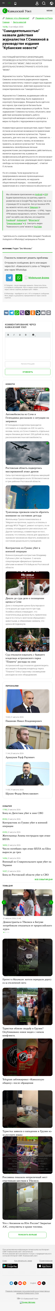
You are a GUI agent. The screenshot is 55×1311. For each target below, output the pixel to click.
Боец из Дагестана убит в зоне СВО (22, 813)
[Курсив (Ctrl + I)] (14, 334)
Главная (6, 22)
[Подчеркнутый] (20, 334)
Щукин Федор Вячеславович (22, 793)
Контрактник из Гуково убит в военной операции (23, 549)
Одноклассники (14, 223)
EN (9, 3)
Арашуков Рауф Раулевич (20, 757)
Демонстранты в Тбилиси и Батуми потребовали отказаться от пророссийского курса (27, 925)
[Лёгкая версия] (15, 3)
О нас (4, 1261)
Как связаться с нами (23, 1261)
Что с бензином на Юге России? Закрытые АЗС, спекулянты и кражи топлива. (26, 1224)
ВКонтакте (34, 220)
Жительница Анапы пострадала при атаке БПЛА (26, 837)
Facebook (10, 220)
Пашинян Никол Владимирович (24, 721)
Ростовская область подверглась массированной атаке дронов (24, 469)
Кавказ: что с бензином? (17, 18)
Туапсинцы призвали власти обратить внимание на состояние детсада (27, 513)
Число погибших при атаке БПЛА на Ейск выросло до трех (26, 850)
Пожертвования (46, 1261)
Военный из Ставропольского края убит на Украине (26, 863)
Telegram (34, 207)
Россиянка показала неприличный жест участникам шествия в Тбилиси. (24, 1178)
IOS (46, 194)
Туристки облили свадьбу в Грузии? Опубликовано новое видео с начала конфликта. (23, 1032)
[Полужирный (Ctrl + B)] (8, 334)
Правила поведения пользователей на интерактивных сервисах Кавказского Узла (27, 1292)
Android (38, 194)
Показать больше (27, 1235)
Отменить (28, 372)
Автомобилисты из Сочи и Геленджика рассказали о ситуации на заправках (27, 417)
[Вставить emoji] (33, 334)
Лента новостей (19, 22)
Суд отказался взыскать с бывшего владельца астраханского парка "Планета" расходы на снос (25, 658)
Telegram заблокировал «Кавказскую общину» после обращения (23, 1080)
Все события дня (44, 879)
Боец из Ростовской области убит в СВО (25, 874)
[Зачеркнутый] (26, 334)
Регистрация (28, 364)
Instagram (21, 220)
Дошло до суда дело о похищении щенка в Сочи (25, 599)
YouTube (38, 226)
